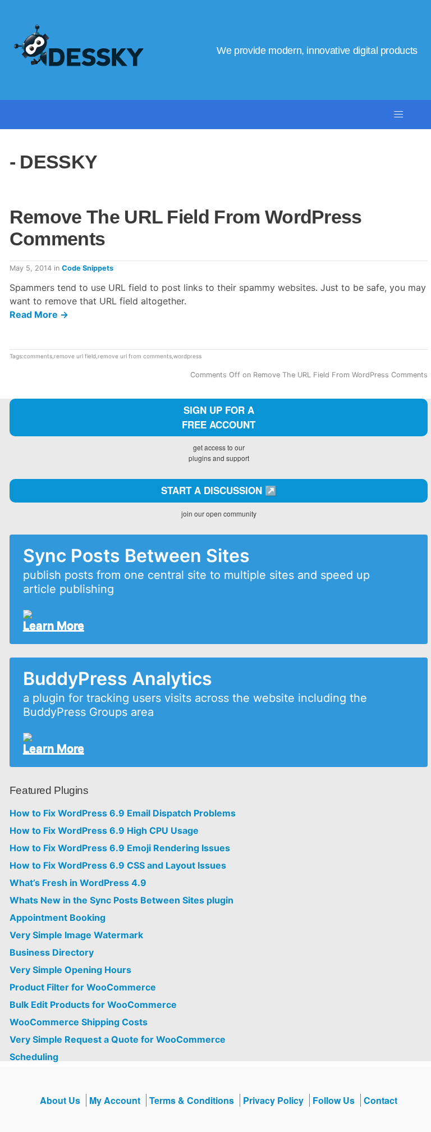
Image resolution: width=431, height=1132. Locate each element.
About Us (60, 1100)
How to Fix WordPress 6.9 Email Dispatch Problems (123, 813)
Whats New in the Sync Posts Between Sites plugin (121, 900)
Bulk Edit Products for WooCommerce (93, 1005)
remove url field (75, 356)
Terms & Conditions (191, 1100)
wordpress (187, 356)
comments (38, 356)
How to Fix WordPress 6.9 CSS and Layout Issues (118, 865)
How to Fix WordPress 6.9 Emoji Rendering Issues (120, 848)
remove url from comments (135, 356)
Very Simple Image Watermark (76, 935)
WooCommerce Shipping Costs (79, 1022)
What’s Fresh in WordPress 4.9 (78, 883)
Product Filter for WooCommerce (83, 987)
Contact (380, 1100)
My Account (114, 1100)
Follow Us (334, 1100)
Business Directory (52, 952)
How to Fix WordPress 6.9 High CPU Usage (104, 831)
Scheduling (34, 1057)
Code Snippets (87, 268)
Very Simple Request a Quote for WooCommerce (118, 1039)
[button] (398, 114)
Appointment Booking (58, 918)
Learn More (53, 625)
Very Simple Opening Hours (70, 970)
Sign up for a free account (218, 417)
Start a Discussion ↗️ (219, 490)
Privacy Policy (273, 1100)
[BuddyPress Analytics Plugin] (214, 737)
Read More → (39, 314)
